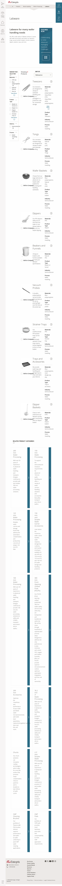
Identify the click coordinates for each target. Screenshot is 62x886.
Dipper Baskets (36, 406)
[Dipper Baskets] (26, 410)
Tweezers (37, 81)
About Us (29, 869)
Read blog (45, 57)
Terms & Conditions (38, 880)
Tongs (36, 134)
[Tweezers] (26, 87)
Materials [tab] (12, 77)
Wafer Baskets (40, 170)
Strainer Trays (40, 324)
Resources (29, 867)
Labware (47, 6)
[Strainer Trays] (26, 330)
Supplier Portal (30, 876)
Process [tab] (12, 132)
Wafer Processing (38, 6)
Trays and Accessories (38, 360)
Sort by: (37, 71)
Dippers (37, 213)
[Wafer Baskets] (26, 176)
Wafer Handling (27, 6)
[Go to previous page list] (10, 6)
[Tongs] (26, 140)
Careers (58, 13)
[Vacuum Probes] (26, 290)
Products (18, 6)
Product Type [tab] (12, 100)
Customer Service (31, 874)
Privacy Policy (30, 880)
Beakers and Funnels (39, 247)
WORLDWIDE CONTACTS (13, 865)
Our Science (30, 861)
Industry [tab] (12, 124)
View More (14, 93)
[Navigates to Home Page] (13, 2)
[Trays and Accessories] (26, 364)
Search (58, 20)
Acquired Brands (31, 865)
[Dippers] (26, 219)
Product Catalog (31, 863)
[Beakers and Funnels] (26, 251)
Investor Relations (31, 872)
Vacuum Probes (37, 286)
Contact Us (59, 7)
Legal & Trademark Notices (49, 880)
